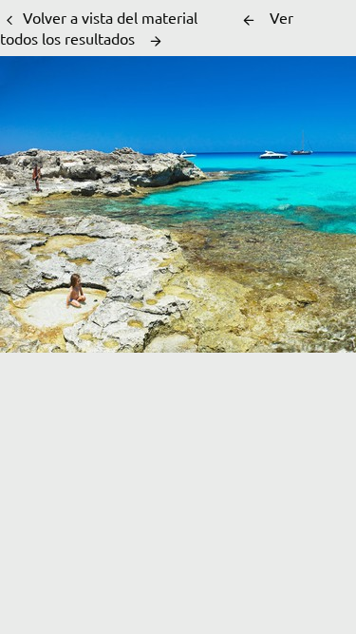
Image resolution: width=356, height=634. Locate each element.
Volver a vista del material (110, 17)
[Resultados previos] (248, 20)
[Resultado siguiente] (155, 40)
